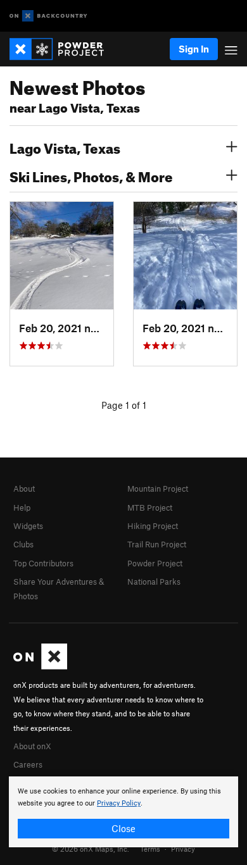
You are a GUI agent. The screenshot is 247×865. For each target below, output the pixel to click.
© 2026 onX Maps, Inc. (90, 848)
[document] (123, 811)
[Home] (63, 49)
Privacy (183, 848)
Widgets (28, 526)
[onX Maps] (40, 666)
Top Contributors (43, 563)
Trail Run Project (156, 544)
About (24, 488)
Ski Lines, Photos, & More (91, 175)
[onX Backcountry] (48, 16)
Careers (27, 764)
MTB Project (149, 507)
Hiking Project (152, 526)
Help (21, 507)
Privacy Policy (119, 803)
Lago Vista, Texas (65, 146)
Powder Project (154, 563)
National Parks (153, 581)
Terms (150, 848)
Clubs (23, 544)
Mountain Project (157, 488)
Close (123, 828)
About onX (32, 746)
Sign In (194, 48)
